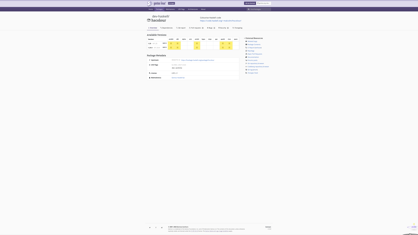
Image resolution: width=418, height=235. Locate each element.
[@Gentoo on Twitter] (150, 227)
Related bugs (252, 41)
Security (224, 28)
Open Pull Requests (255, 54)
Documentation (253, 57)
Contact (268, 227)
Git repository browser (256, 63)
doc (173, 68)
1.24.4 (150, 48)
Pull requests (197, 28)
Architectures (193, 9)
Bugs (211, 28)
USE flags (181, 9)
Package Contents (254, 44)
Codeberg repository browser (258, 66)
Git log (250, 70)
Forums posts (252, 60)
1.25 (149, 43)
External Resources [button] (254, 38)
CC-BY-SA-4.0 (194, 231)
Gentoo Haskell (177, 78)
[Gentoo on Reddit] (162, 227)
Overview (153, 28)
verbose (258, 48)
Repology (251, 51)
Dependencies (167, 28)
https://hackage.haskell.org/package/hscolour (197, 60)
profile (179, 68)
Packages (159, 9)
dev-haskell (160, 16)
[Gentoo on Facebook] (156, 227)
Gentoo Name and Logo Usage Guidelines (217, 231)
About (203, 9)
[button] (250, 3)
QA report (181, 28)
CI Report (251, 48)
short (255, 70)
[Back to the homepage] (156, 3)
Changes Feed (253, 73)
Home (151, 9)
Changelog (238, 28)
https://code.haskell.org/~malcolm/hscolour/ (220, 20)
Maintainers (170, 9)
